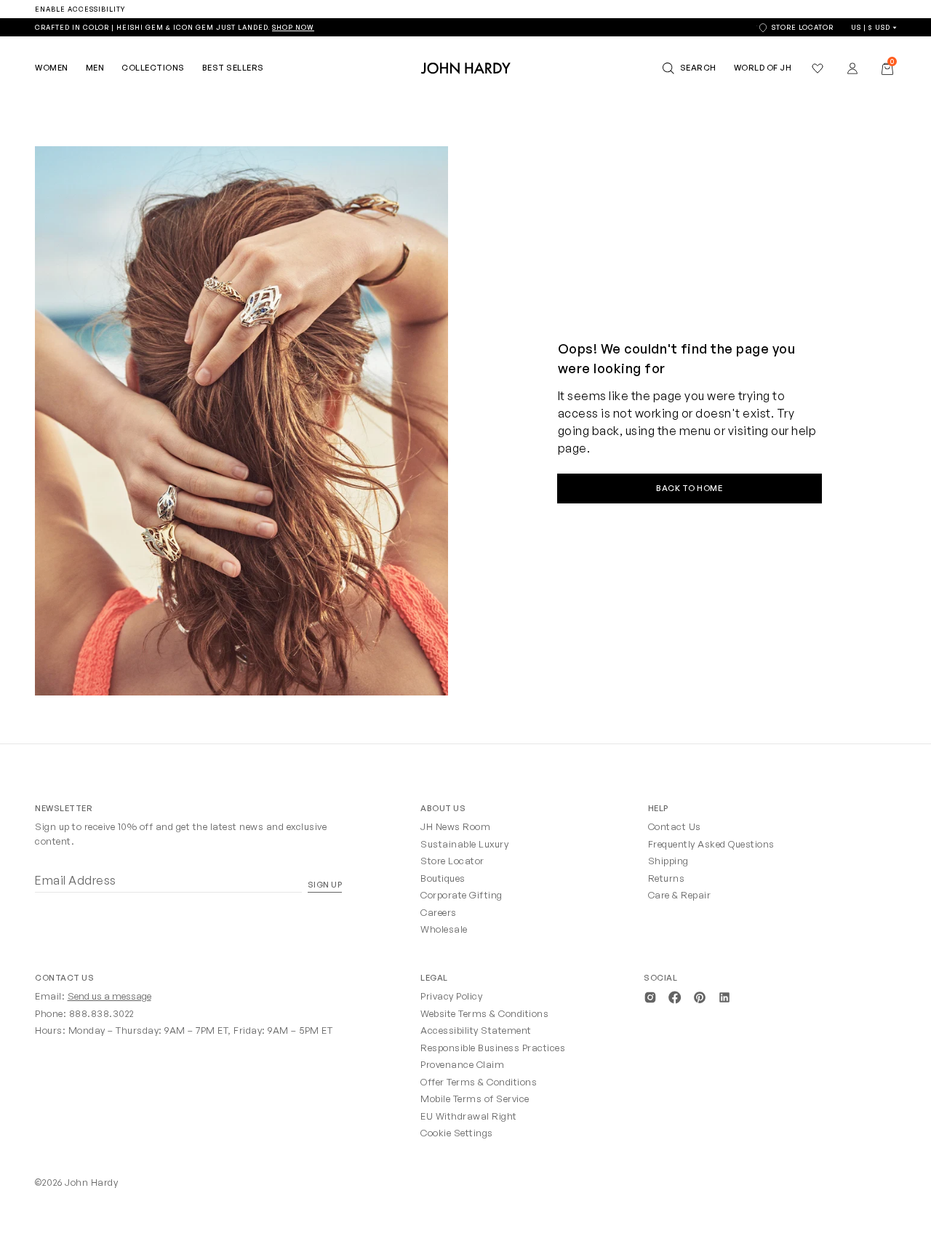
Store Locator (452, 860)
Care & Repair (679, 895)
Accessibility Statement (476, 1030)
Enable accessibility (80, 9)
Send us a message (109, 996)
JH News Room (455, 826)
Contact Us (674, 826)
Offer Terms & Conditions (478, 1082)
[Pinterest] (699, 996)
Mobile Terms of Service (475, 1098)
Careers (438, 912)
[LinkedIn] (724, 996)
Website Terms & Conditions (484, 1013)
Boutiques (443, 878)
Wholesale (444, 929)
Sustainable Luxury (464, 844)
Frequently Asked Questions (711, 844)
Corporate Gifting (461, 895)
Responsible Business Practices (492, 1047)
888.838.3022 (102, 1013)
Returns (666, 878)
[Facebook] (675, 996)
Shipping (668, 860)
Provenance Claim (462, 1064)
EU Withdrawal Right (468, 1116)
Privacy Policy (451, 996)
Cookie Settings (456, 1133)
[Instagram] (650, 996)
